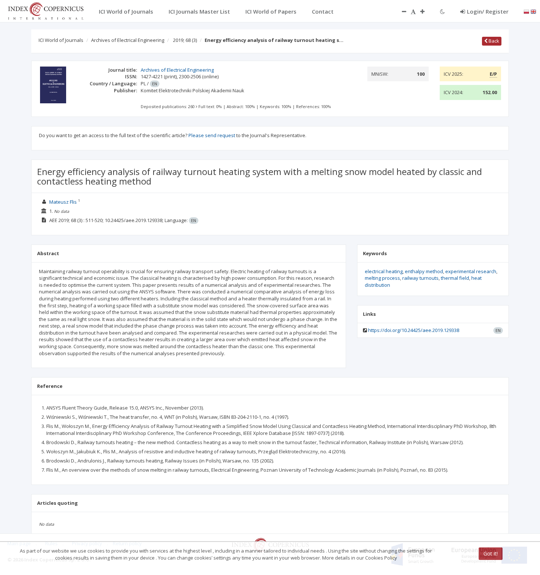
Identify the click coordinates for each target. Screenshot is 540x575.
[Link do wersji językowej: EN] (533, 11)
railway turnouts (420, 278)
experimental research (470, 271)
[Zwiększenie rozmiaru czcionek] (426, 11)
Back (493, 41)
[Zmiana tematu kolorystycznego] (442, 11)
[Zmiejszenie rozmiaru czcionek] (400, 11)
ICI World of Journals (61, 40)
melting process (382, 278)
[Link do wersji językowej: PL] (526, 11)
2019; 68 (185, 40)
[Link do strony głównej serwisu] (45, 10)
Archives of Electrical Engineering (127, 40)
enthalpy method (424, 271)
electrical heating (384, 271)
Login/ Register (487, 11)
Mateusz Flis (63, 202)
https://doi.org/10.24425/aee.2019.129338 (413, 330)
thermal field (455, 278)
